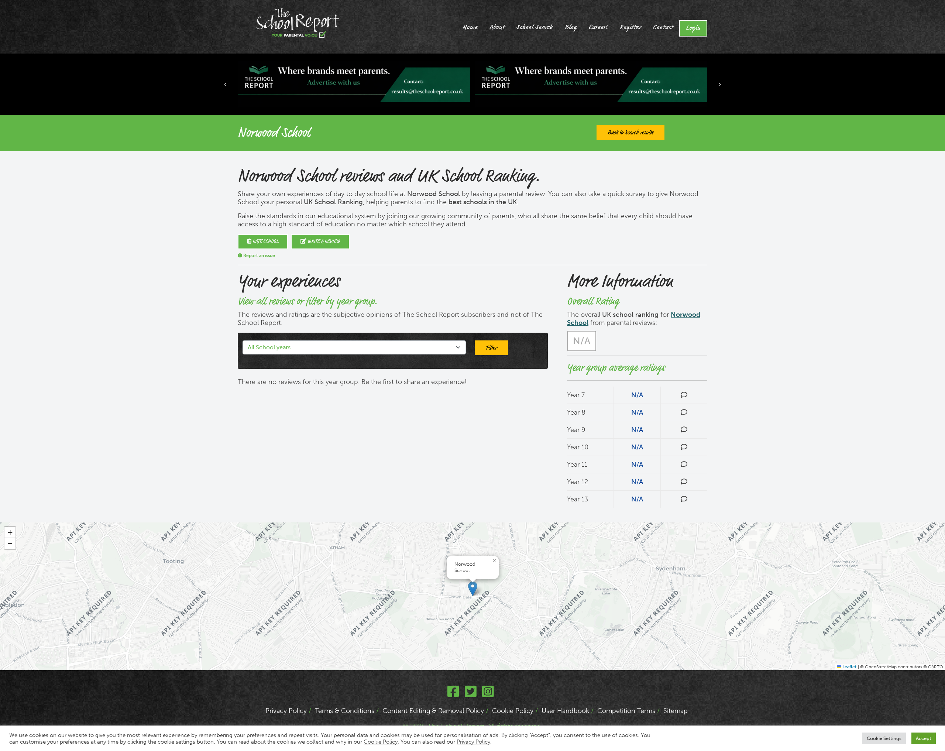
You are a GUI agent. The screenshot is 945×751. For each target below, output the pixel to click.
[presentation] (225, 84)
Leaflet (849, 666)
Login (693, 28)
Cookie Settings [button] (884, 738)
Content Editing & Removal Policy (433, 711)
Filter (491, 348)
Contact (663, 27)
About (497, 27)
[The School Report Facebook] (453, 694)
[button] (472, 588)
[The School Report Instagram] (488, 694)
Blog (571, 27)
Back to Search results (630, 133)
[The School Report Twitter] (471, 694)
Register (630, 27)
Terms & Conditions (344, 711)
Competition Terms (626, 711)
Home (470, 27)
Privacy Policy (286, 711)
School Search (534, 27)
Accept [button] (923, 738)
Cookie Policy (512, 711)
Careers (598, 27)
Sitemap (675, 711)
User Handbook (565, 711)
